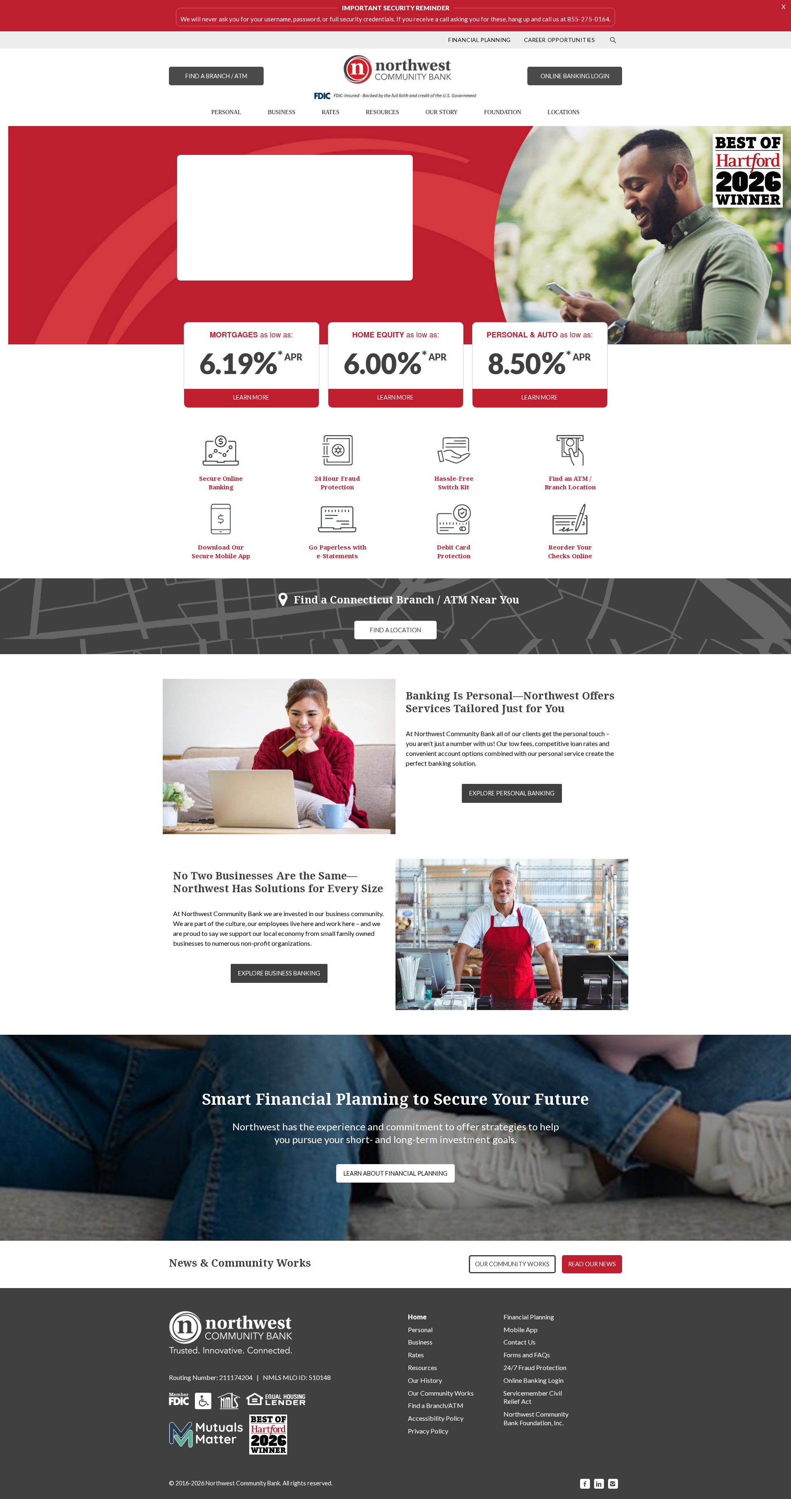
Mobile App (520, 1329)
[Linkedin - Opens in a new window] (599, 1484)
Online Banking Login (533, 1380)
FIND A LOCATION (395, 630)
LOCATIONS (564, 112)
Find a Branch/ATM (435, 1405)
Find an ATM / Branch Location (570, 482)
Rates (416, 1355)
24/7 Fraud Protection (534, 1367)
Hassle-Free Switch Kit (453, 482)
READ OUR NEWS (592, 1263)
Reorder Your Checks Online (570, 551)
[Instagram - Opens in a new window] (613, 1484)
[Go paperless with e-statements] (337, 519)
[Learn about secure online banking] (220, 450)
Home (417, 1317)
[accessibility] (203, 1400)
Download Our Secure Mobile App (221, 551)
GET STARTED (287, 261)
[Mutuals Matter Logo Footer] (206, 1434)
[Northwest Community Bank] (395, 77)
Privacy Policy (428, 1431)
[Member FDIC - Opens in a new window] (179, 1398)
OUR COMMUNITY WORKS (512, 1263)
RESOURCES (382, 112)
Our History (425, 1380)
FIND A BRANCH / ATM (216, 76)
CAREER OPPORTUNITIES (559, 40)
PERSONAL (226, 112)
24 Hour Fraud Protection (337, 482)
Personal (420, 1329)
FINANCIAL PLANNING (479, 40)
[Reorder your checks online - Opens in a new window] (569, 519)
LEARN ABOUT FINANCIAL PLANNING (395, 1173)
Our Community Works (441, 1393)
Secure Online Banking (221, 482)
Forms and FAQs (526, 1355)
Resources (422, 1367)
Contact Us (519, 1342)
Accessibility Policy (435, 1418)
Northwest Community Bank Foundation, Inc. (536, 1418)
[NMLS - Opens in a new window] (229, 1400)
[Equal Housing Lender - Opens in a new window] (275, 1398)
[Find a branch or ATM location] (570, 450)
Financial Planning (528, 1317)
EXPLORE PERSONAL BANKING (512, 793)
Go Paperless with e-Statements (337, 551)
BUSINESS (281, 112)
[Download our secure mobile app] (221, 519)
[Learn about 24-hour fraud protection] (337, 450)
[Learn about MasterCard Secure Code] (453, 519)
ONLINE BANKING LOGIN (575, 76)
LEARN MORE (251, 397)
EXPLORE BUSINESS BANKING (279, 973)
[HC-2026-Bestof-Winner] (268, 1435)
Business (420, 1342)
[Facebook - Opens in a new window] (585, 1484)
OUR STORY (442, 112)
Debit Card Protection (453, 551)
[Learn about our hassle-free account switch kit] (453, 450)
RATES (330, 112)
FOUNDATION (502, 112)
